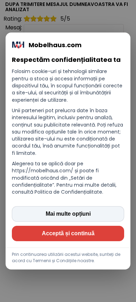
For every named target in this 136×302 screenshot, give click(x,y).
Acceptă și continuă (68, 233)
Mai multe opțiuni (68, 214)
